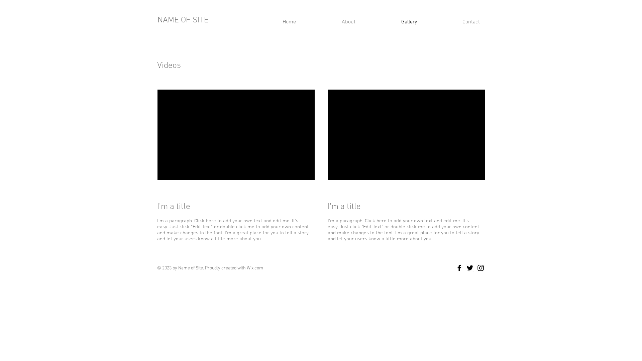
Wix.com (255, 268)
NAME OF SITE (183, 20)
